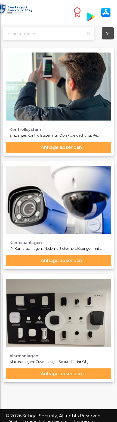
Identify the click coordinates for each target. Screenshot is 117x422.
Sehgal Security (39, 415)
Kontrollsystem (25, 129)
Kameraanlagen (26, 243)
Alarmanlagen (24, 356)
